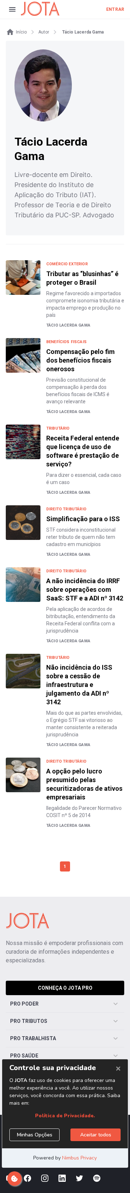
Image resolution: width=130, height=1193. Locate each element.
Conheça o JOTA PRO (65, 988)
